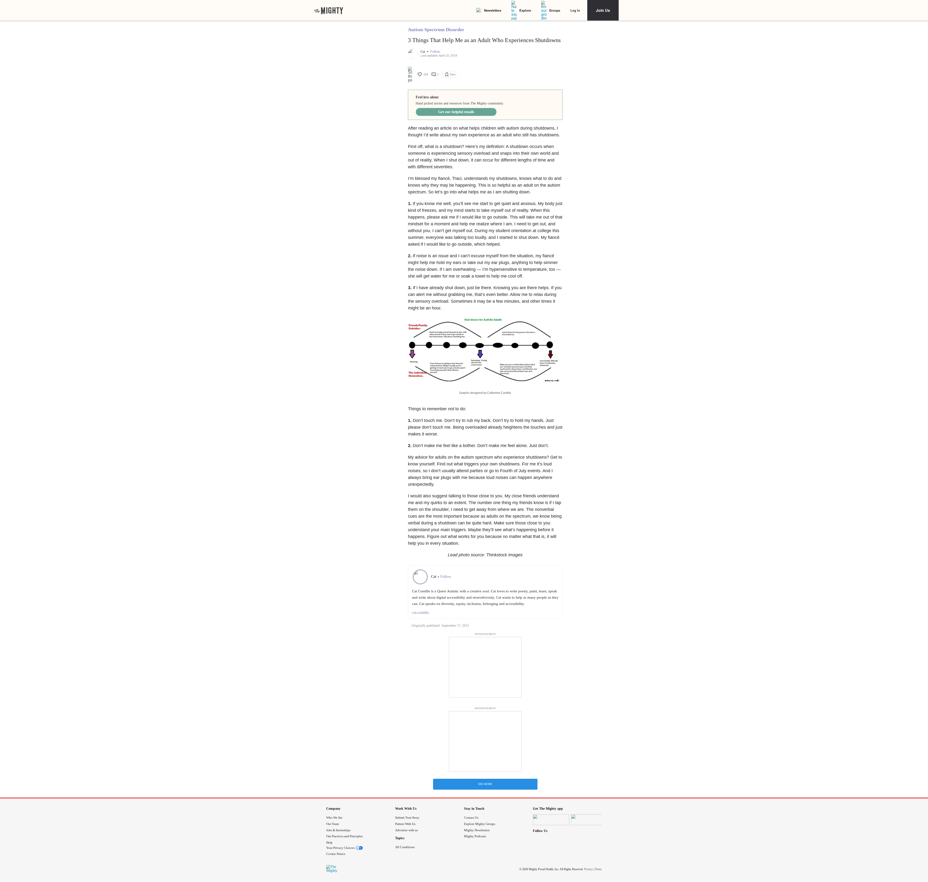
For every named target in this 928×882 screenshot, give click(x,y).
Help (329, 842)
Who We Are (334, 817)
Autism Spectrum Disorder (436, 29)
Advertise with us (406, 830)
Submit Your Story (407, 817)
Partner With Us (405, 824)
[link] (328, 10)
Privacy (588, 869)
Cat (423, 51)
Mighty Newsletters (477, 830)
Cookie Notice (335, 854)
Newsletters (492, 10)
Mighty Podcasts (475, 836)
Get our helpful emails (456, 112)
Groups (554, 10)
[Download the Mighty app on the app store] (551, 819)
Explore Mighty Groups (479, 824)
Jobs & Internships (338, 830)
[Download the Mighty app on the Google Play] (589, 819)
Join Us (603, 10)
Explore (525, 10)
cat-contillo (420, 612)
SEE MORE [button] (485, 784)
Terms (598, 869)
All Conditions (405, 847)
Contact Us (471, 817)
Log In (575, 10)
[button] (435, 52)
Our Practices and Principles (344, 836)
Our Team (332, 824)
